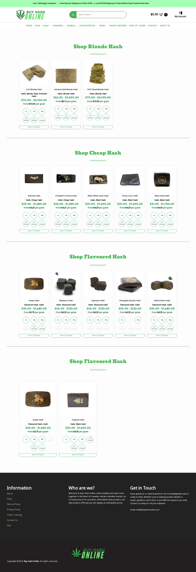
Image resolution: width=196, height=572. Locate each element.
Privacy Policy (13, 510)
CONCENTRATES (87, 26)
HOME (29, 26)
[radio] (26, 111)
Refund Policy (13, 504)
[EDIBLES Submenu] (76, 26)
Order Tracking (14, 515)
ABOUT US (165, 26)
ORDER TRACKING (118, 26)
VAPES (102, 26)
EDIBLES (71, 26)
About (10, 494)
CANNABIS (58, 26)
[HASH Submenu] (49, 26)
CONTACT (152, 26)
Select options (34, 127)
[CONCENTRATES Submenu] (96, 26)
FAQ (9, 526)
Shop (9, 499)
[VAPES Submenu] (106, 26)
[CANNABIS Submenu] (63, 26)
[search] (73, 14)
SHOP (37, 26)
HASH (45, 26)
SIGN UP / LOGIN (137, 26)
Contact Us (12, 520)
